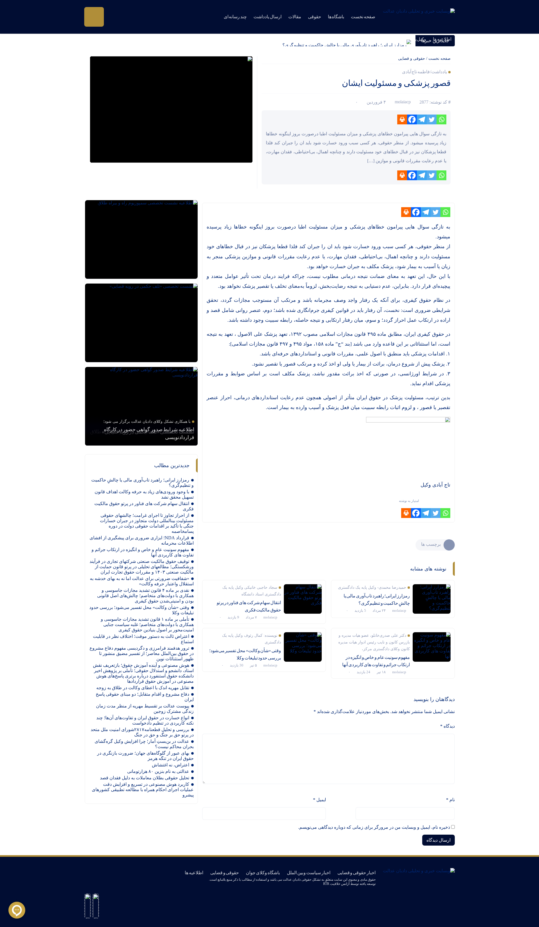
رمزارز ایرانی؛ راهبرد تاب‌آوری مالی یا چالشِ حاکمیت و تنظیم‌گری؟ (344, 45)
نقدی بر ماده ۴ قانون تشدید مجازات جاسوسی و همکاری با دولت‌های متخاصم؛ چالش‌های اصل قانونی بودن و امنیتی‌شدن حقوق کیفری (145, 595)
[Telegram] (422, 119)
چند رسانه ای (235, 16)
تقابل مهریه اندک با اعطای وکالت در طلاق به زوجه (142, 687)
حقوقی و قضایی (411, 58)
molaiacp (403, 101)
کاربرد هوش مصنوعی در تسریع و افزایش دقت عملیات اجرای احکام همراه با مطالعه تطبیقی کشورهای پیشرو (143, 789)
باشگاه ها (336, 16)
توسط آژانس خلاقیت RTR (341, 884)
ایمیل (319, 799)
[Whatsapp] (441, 119)
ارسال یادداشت (267, 16)
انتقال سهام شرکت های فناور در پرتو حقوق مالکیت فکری (249, 606)
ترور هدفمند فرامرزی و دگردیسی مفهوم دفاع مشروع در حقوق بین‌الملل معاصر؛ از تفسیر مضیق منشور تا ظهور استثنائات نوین (142, 653)
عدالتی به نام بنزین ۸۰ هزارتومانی (158, 771)
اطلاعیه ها (442, 39)
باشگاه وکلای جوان (263, 872)
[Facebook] (412, 119)
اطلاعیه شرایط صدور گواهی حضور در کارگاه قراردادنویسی (149, 433)
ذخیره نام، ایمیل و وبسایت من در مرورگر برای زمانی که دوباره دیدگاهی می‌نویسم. (374, 827)
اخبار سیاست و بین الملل (308, 872)
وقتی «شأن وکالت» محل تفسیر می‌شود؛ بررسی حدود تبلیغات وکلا (245, 654)
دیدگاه (447, 726)
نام (450, 799)
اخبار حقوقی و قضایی (356, 872)
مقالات (294, 16)
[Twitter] (432, 119)
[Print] (402, 119)
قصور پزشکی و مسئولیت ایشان (396, 83)
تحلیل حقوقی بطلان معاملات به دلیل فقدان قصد (144, 777)
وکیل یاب (418, 39)
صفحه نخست (363, 16)
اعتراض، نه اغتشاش (170, 764)
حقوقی (314, 16)
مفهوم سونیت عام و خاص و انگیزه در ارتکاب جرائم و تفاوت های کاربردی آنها (376, 661)
